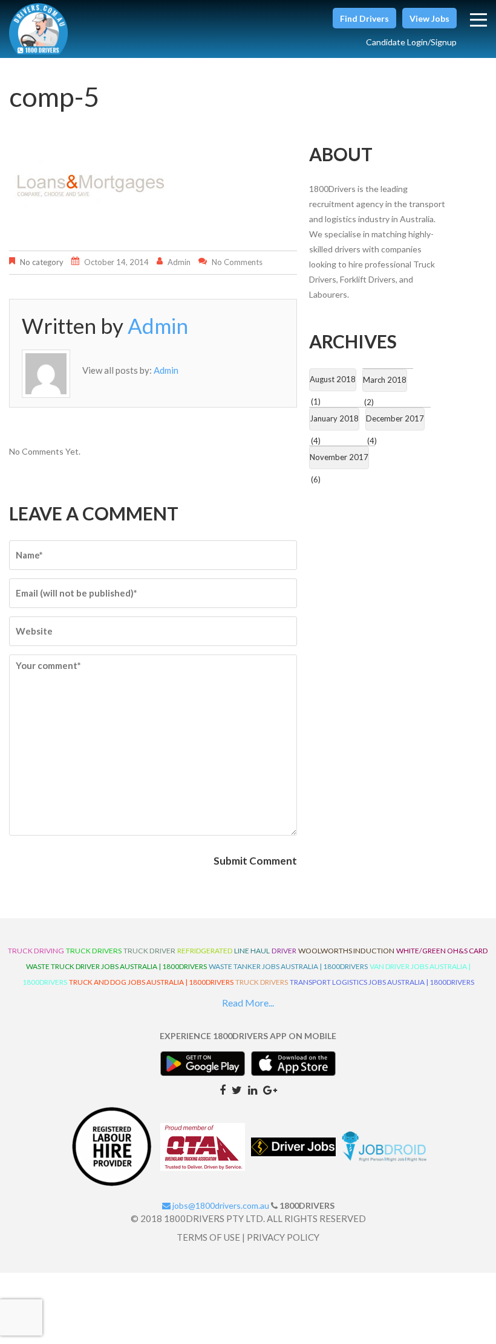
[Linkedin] (252, 1089)
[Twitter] (237, 1089)
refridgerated (204, 950)
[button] (364, 18)
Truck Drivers (261, 982)
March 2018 (384, 380)
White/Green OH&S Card (442, 950)
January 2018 (334, 418)
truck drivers (94, 950)
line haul (252, 950)
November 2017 (339, 457)
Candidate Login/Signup (411, 42)
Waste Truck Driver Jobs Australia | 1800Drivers (116, 966)
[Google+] (270, 1089)
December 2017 (395, 418)
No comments (237, 262)
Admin (179, 262)
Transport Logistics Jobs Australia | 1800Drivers (382, 982)
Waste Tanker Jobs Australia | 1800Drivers (288, 966)
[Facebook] (223, 1089)
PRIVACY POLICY (283, 1237)
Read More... (248, 1002)
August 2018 (333, 379)
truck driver (149, 950)
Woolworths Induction (346, 950)
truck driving (36, 950)
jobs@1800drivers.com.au (220, 1205)
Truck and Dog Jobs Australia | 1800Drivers (151, 982)
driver (284, 950)
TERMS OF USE (208, 1237)
